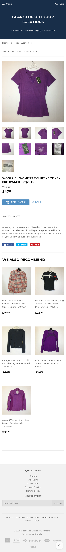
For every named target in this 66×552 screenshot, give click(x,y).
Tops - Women (22, 43)
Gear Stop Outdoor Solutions (33, 19)
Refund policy (33, 491)
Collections (33, 483)
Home (5, 43)
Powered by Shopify (32, 534)
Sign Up (58, 503)
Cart (61, 4)
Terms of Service (33, 487)
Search (33, 476)
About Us (33, 480)
